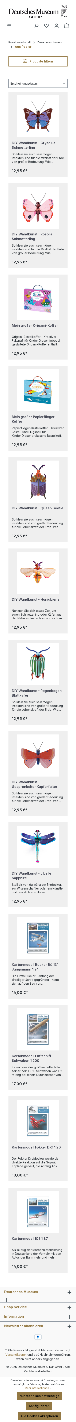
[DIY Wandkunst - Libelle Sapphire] (38, 847)
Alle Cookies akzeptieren (39, 1416)
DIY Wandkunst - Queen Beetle (37, 508)
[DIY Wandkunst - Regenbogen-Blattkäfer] (38, 664)
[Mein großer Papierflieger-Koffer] (38, 390)
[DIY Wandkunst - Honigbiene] (38, 573)
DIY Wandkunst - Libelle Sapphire (31, 875)
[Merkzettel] (46, 25)
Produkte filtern (41, 61)
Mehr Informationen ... (38, 1388)
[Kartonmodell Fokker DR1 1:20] (38, 1121)
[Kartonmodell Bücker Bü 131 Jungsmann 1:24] (38, 938)
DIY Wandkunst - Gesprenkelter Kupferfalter (34, 784)
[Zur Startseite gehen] (38, 11)
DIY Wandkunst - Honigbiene (36, 599)
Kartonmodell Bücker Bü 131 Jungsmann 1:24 (35, 967)
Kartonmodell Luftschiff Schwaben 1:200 (31, 1058)
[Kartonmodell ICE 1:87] (38, 1212)
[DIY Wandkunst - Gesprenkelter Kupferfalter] (38, 755)
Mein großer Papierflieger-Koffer (34, 419)
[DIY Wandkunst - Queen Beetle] (38, 482)
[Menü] (9, 25)
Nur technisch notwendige (39, 1396)
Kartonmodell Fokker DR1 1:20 (36, 1147)
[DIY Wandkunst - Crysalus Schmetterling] (38, 116)
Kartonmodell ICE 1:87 (30, 1238)
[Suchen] (36, 25)
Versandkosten (16, 1354)
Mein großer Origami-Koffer (35, 325)
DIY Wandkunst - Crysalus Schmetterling (33, 145)
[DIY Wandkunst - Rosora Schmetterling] (38, 208)
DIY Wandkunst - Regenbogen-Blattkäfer (37, 693)
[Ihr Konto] (57, 25)
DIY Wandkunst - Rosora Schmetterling (32, 236)
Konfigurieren (39, 1406)
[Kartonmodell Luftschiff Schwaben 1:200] (38, 1029)
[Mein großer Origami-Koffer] (38, 299)
